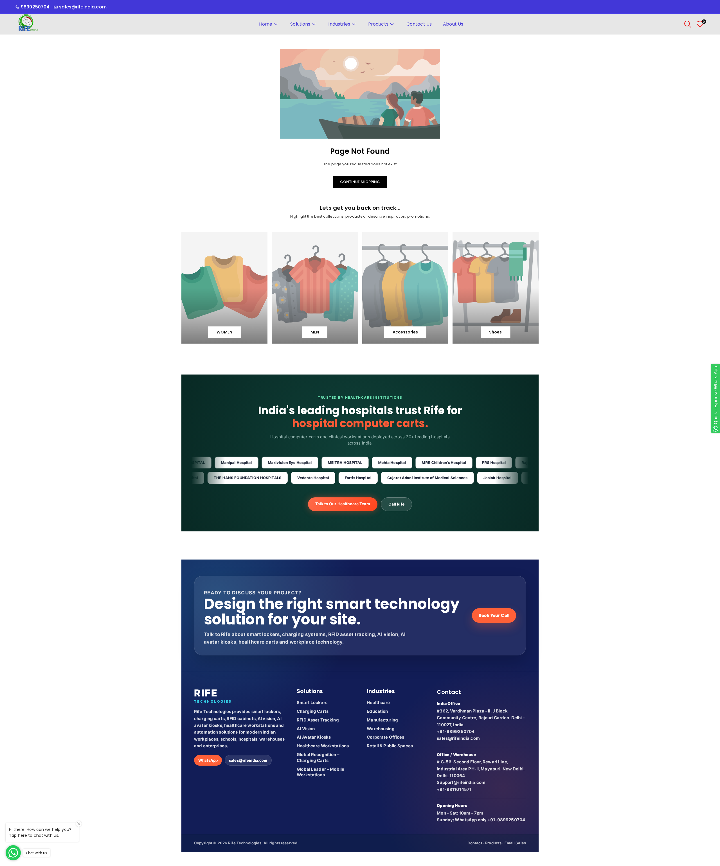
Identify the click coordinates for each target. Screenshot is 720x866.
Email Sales (515, 843)
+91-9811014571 (454, 789)
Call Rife (396, 504)
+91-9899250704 (455, 731)
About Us (453, 24)
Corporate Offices (385, 737)
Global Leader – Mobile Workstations (320, 772)
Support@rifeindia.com (461, 782)
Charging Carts (312, 711)
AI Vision (306, 728)
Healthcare (378, 702)
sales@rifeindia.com (248, 760)
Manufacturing (382, 720)
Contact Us (419, 24)
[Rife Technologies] (28, 23)
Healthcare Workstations (323, 745)
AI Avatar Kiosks (314, 737)
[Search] (687, 24)
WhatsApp (208, 760)
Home (266, 24)
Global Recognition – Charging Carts (318, 757)
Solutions (300, 24)
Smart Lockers (312, 702)
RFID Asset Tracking (318, 720)
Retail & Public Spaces (390, 745)
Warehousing (380, 728)
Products (378, 24)
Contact (474, 843)
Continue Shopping (360, 181)
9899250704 (35, 7)
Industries (339, 24)
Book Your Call (494, 615)
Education (377, 711)
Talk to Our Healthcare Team (342, 503)
